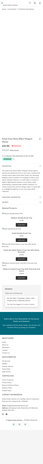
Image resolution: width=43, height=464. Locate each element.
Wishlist (4, 364)
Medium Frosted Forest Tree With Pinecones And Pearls (21, 270)
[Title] (6, 414)
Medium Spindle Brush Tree (21, 218)
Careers (5, 350)
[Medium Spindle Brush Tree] (12, 213)
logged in (19, 304)
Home (4, 9)
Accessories (12, 9)
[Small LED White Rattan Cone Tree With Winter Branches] (21, 244)
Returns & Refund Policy (10, 385)
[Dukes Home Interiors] (9, 3)
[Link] (30, 3)
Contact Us (6, 353)
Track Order (6, 369)
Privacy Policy (7, 382)
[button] (40, 139)
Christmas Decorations (26, 9)
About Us (5, 345)
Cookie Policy (6, 390)
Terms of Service (7, 380)
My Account (6, 361)
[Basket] (35, 3)
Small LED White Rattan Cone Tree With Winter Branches (21, 251)
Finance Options (7, 366)
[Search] (19, 3)
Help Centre (6, 372)
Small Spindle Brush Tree (21, 233)
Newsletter (6, 347)
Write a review (14, 150)
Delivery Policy (7, 388)
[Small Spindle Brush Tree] (11, 229)
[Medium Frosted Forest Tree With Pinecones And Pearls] (21, 263)
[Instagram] (3, 414)
